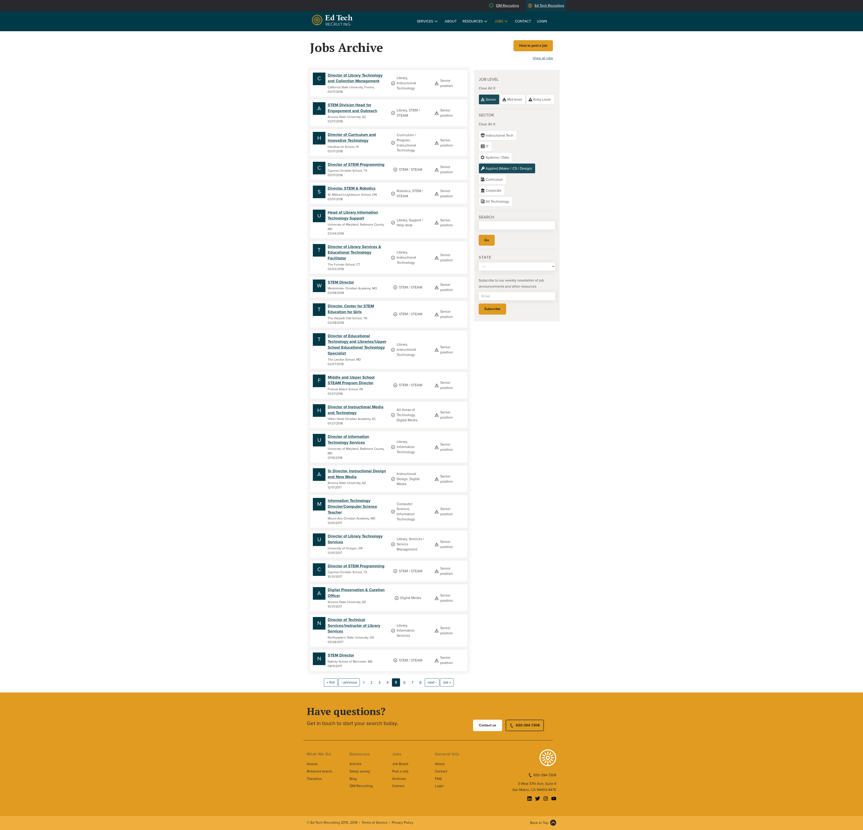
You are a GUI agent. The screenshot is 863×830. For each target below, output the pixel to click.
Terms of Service (374, 822)
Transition (314, 779)
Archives (399, 779)
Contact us (487, 725)
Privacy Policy (402, 822)
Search (486, 217)
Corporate (493, 190)
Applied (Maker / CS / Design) (509, 168)
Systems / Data (497, 157)
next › (432, 682)
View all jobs (543, 58)
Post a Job (400, 771)
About (451, 21)
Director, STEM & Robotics (352, 188)
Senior (491, 99)
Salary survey (359, 771)
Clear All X (487, 88)
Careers (398, 786)
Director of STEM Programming (356, 164)
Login (542, 21)
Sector (486, 115)
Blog (353, 779)
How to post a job (533, 45)
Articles (355, 764)
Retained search (319, 771)
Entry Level (542, 99)
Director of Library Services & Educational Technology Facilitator (354, 252)
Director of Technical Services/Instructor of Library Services (354, 625)
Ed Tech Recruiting (549, 5)
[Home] (333, 20)
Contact (523, 21)
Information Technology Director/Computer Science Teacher (352, 506)
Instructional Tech (499, 135)
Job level (489, 79)
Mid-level (514, 99)
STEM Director (341, 282)
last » (447, 682)
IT (487, 146)
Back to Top (539, 823)
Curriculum (494, 179)
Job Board (400, 764)
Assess (312, 764)
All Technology (497, 201)
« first (331, 682)
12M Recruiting (507, 5)
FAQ (438, 779)
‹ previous (349, 682)
